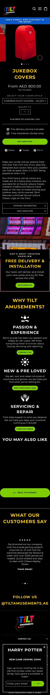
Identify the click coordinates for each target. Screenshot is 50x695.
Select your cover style (25, 96)
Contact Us (25, 352)
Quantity (24, 107)
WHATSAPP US (25, 285)
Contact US (24, 639)
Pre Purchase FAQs (25, 388)
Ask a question (25, 211)
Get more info (25, 142)
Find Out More (25, 429)
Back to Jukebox (27, 493)
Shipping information (25, 206)
